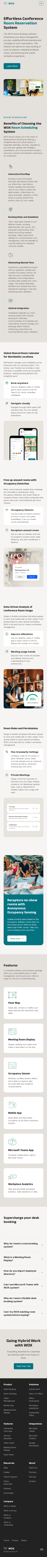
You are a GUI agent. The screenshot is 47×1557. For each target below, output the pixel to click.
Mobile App (9, 1405)
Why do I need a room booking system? (21, 1245)
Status (24, 1540)
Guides (6, 1472)
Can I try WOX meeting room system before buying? (19, 1313)
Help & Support (10, 1477)
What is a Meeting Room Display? (17, 1259)
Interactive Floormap (8, 1429)
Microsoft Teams (33, 1429)
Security (32, 1477)
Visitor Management (9, 1399)
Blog (6, 1468)
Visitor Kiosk (9, 1443)
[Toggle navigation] (41, 3)
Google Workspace (34, 1444)
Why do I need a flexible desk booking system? (20, 1300)
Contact (32, 1481)
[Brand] (11, 1548)
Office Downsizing (34, 1399)
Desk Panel (8, 1454)
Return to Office (36, 1394)
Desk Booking (10, 1389)
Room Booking (10, 1394)
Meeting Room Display (10, 1411)
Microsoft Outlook (33, 1437)
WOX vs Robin (10, 1506)
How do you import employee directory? (20, 1272)
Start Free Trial (23, 1366)
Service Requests (8, 1437)
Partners (33, 1472)
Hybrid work (34, 1389)
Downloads (8, 1493)
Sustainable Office (34, 1414)
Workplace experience (34, 1406)
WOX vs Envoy (10, 1510)
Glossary (7, 1488)
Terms (6, 1540)
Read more (15, 938)
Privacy (15, 1540)
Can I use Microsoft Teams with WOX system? (21, 1286)
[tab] (23, 389)
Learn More (12, 66)
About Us (33, 1468)
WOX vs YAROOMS (8, 1523)
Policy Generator (8, 1482)
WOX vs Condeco (7, 1516)
